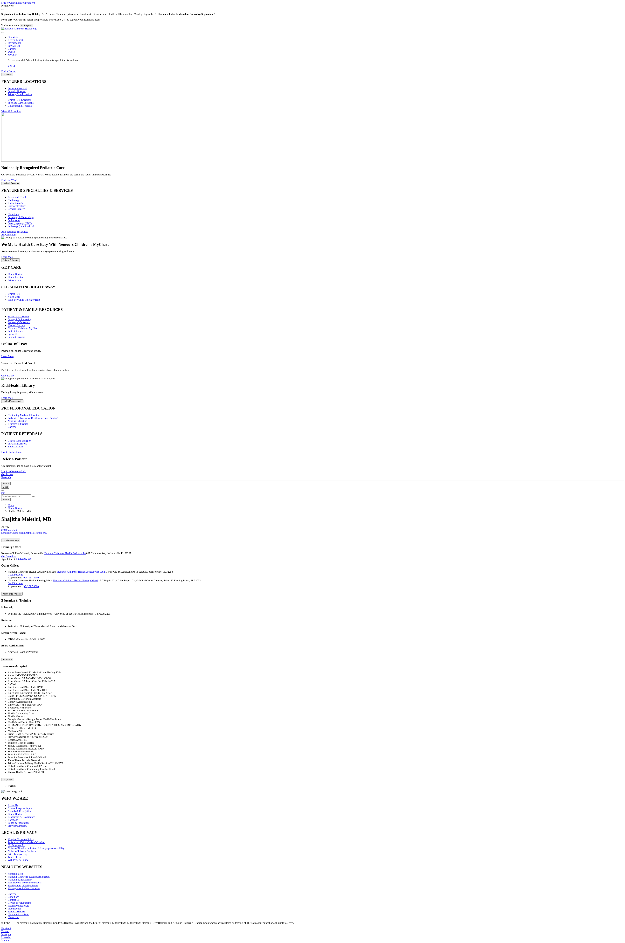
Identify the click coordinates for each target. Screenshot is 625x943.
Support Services (16, 337)
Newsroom (13, 917)
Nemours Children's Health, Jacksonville (65, 553)
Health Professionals (18, 905)
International (14, 43)
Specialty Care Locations (21, 102)
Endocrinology (15, 203)
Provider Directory (17, 825)
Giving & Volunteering (19, 319)
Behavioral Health (17, 197)
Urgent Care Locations (19, 99)
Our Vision (13, 37)
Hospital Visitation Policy (21, 839)
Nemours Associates (18, 914)
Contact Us (13, 899)
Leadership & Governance (21, 817)
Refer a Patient (15, 40)
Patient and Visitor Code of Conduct (26, 842)
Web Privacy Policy (18, 860)
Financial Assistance (18, 316)
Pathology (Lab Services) (21, 226)
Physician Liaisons (17, 443)
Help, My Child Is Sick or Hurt (24, 299)
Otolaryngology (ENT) (20, 223)
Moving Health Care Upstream (24, 888)
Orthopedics (14, 220)
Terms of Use (15, 857)
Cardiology (13, 200)
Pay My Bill (14, 45)
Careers (12, 48)
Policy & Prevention (18, 822)
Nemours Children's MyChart (23, 328)
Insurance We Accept (19, 322)
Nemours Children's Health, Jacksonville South (81, 571)
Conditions (13, 896)
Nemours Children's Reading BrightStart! (29, 876)
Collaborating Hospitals (20, 105)
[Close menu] (2, 32)
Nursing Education (17, 421)
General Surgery (16, 209)
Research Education (18, 424)
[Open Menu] (2, 490)
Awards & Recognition (20, 811)
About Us (13, 805)
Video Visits (14, 296)
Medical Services (16, 911)
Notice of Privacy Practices (22, 851)
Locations (13, 819)
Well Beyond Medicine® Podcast (25, 882)
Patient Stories (15, 331)
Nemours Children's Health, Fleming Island (75, 580)
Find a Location (16, 277)
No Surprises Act (16, 845)
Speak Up (13, 334)
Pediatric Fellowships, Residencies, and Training (33, 418)
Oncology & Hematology (21, 217)
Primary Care (14, 280)
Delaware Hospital (17, 88)
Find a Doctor (15, 274)
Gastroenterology (17, 206)
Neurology (13, 214)
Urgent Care (14, 293)
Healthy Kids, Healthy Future (23, 885)
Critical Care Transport (19, 440)
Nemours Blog (15, 873)
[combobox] (16, 496)
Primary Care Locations (20, 94)
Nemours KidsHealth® (20, 879)
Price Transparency (18, 854)
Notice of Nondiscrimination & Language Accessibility (36, 848)
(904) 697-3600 (24, 559)
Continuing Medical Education (23, 415)
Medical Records (16, 325)
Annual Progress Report (20, 808)
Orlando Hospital (17, 91)
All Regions (26, 25)
